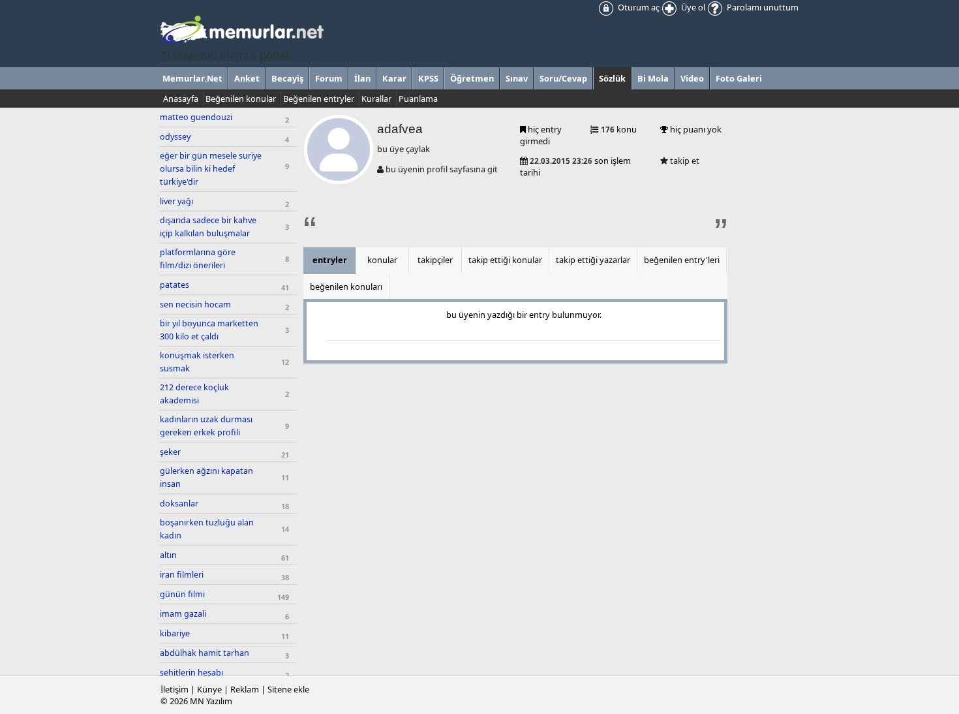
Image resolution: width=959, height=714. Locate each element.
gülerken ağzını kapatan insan (206, 477)
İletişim (174, 689)
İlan (362, 78)
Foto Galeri (739, 78)
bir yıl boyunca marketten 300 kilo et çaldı (209, 330)
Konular (382, 260)
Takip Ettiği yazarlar (593, 260)
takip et (683, 160)
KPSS (428, 78)
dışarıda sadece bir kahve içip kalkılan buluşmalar (208, 227)
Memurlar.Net (192, 78)
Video (692, 78)
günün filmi (182, 594)
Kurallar (376, 98)
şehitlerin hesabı (191, 672)
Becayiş (287, 78)
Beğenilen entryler (318, 98)
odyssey (175, 136)
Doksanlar (179, 503)
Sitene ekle (288, 689)
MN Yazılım (211, 701)
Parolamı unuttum (762, 7)
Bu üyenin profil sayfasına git (441, 169)
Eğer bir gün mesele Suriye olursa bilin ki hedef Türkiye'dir (211, 168)
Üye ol (692, 7)
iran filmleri (182, 574)
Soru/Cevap (563, 78)
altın (168, 555)
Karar (394, 78)
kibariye (175, 633)
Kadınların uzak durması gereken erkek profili (206, 426)
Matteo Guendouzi (196, 117)
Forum (328, 78)
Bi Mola (653, 78)
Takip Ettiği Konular (505, 260)
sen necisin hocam (195, 304)
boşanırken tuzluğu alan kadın (207, 529)
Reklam (244, 689)
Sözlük (612, 78)
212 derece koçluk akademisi (194, 394)
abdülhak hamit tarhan (204, 653)
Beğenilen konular (241, 98)
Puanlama (418, 98)
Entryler (329, 260)
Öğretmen (472, 78)
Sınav (517, 78)
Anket (247, 78)
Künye (209, 689)
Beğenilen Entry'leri (682, 260)
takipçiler (435, 260)
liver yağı (176, 201)
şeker (170, 452)
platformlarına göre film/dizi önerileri (198, 259)
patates (174, 284)
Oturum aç (638, 7)
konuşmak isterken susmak (197, 362)
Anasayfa (180, 98)
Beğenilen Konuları (346, 286)
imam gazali (183, 613)
